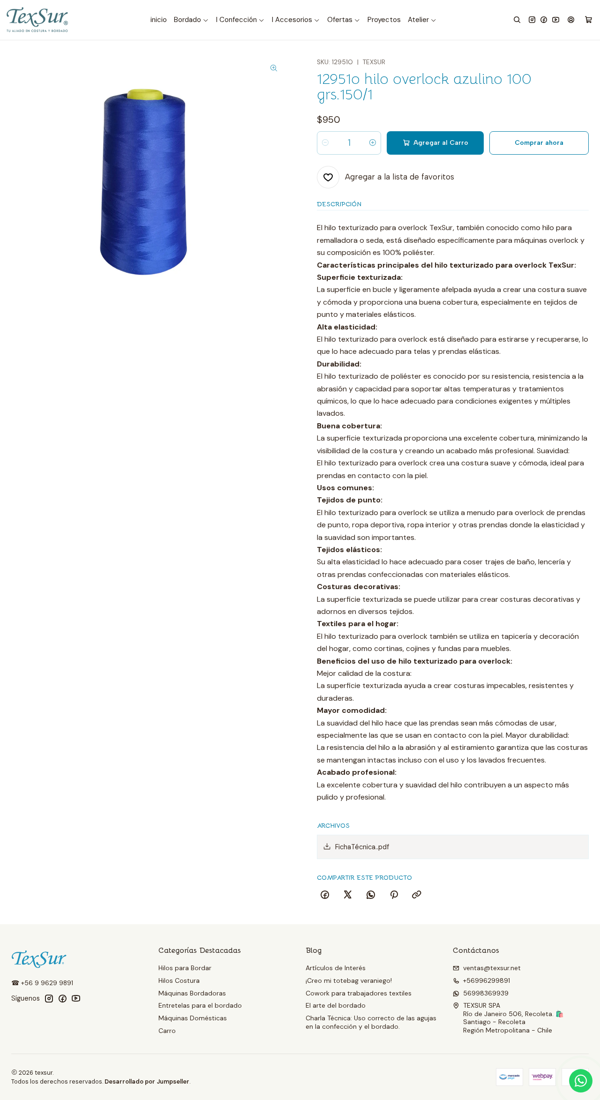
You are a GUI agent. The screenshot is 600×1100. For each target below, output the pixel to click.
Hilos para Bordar (184, 968)
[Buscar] (517, 20)
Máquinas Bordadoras (192, 993)
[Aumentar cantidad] (373, 143)
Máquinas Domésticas (192, 1018)
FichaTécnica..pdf (362, 847)
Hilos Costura (179, 980)
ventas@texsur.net (492, 968)
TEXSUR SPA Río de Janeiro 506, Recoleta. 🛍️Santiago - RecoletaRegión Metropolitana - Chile (513, 1017)
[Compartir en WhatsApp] (371, 895)
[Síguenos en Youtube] (556, 20)
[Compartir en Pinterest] (394, 895)
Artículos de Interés (336, 968)
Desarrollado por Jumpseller (147, 1081)
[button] (191, 20)
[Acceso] (571, 20)
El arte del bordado (336, 1005)
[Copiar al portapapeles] (417, 895)
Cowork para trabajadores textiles (359, 993)
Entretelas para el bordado (200, 1005)
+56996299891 (486, 980)
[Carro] (588, 20)
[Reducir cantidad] (325, 143)
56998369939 (486, 993)
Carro (167, 1030)
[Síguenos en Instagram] (532, 20)
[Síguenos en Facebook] (544, 20)
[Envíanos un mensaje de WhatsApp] (580, 1081)
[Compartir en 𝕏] (348, 895)
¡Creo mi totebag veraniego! (349, 980)
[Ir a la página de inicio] (38, 20)
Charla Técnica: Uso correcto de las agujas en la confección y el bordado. (371, 1022)
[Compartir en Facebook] (325, 895)
